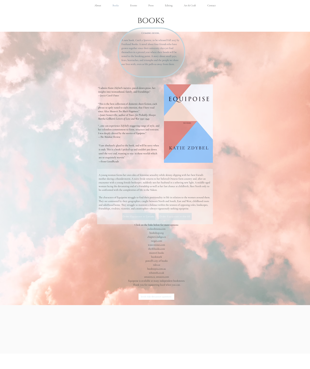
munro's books (156, 252)
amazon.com (162, 276)
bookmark (156, 256)
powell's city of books (156, 260)
